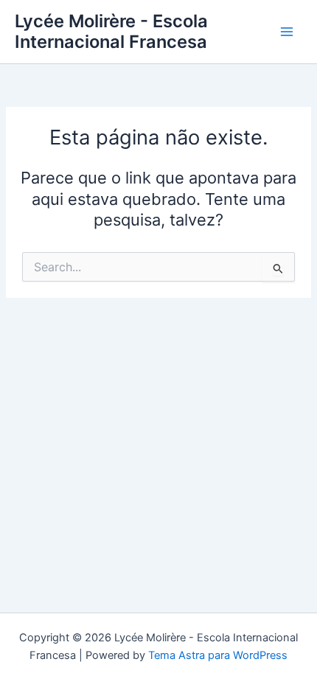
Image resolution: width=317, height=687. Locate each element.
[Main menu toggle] (286, 31)
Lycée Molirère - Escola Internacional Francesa (111, 31)
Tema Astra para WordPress (218, 655)
